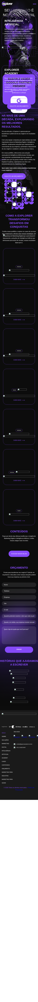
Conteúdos (6, 765)
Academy (5, 758)
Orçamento (6, 768)
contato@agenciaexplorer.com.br (24, 744)
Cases (4, 761)
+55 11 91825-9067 (21, 747)
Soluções (5, 740)
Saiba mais (8, 44)
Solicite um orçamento (19, 106)
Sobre (4, 736)
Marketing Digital (5, 745)
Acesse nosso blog (19, 554)
